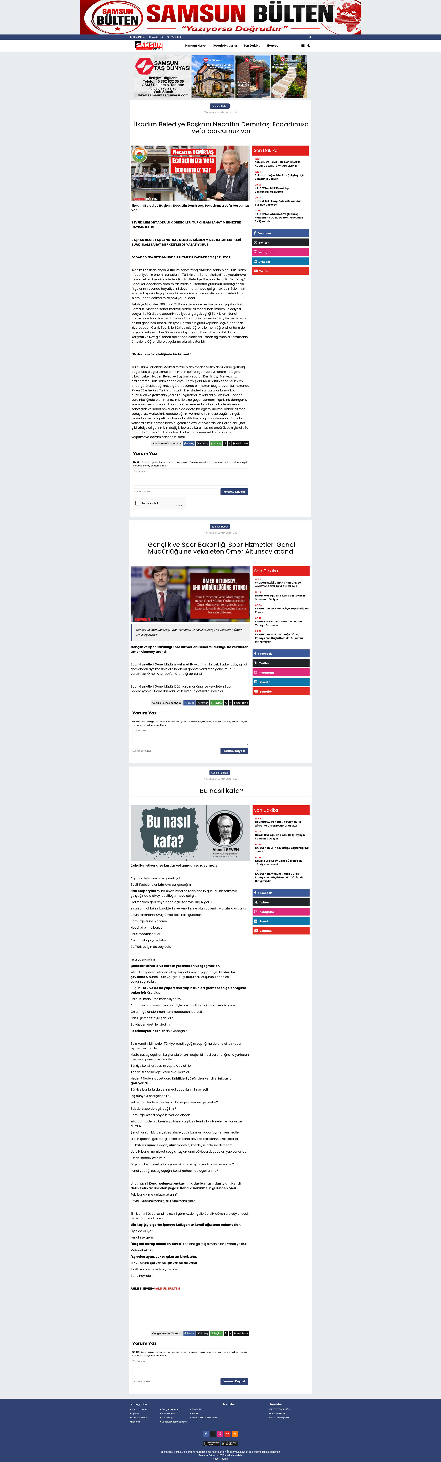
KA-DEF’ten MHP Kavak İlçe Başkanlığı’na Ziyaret (272, 189)
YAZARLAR (175, 37)
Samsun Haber (195, 45)
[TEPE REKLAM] (220, 17)
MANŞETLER (157, 37)
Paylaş (190, 443)
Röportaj (135, 1421)
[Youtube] (227, 1433)
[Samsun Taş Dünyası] (220, 76)
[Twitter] (213, 1433)
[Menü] (303, 45)
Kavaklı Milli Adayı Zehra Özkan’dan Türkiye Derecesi (278, 202)
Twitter (263, 243)
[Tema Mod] (308, 45)
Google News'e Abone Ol (166, 443)
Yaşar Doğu (167, 1417)
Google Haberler (225, 45)
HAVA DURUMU (277, 1413)
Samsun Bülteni (219, 772)
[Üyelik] (310, 37)
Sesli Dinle (241, 443)
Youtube (265, 271)
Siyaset (272, 45)
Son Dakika (251, 45)
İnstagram (265, 252)
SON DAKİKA (138, 37)
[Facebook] (206, 1433)
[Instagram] (220, 1433)
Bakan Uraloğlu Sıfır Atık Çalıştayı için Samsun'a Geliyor (280, 177)
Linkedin (264, 261)
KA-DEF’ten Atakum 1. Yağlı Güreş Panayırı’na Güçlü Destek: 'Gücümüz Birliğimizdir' (279, 217)
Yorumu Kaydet (234, 492)
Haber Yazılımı (220, 1458)
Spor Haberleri (168, 1413)
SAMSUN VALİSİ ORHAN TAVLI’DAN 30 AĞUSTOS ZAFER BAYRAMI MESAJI (278, 164)
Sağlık (194, 1413)
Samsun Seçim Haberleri (174, 1421)
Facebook (264, 233)
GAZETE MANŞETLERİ (280, 1417)
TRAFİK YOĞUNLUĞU (280, 1409)
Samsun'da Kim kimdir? (204, 1417)
